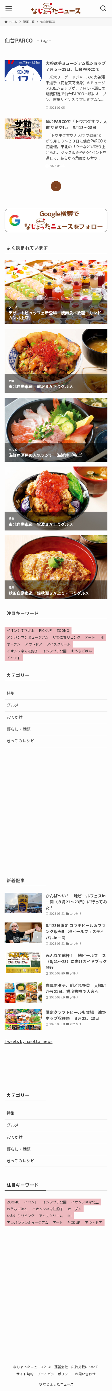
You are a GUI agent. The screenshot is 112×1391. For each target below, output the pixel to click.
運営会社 (61, 1366)
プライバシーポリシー (54, 1373)
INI (102, 637)
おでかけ (15, 717)
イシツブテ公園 (55, 650)
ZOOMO (63, 630)
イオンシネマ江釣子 (22, 650)
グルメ (13, 705)
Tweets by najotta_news (29, 1041)
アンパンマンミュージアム (27, 637)
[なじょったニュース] (55, 8)
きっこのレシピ (20, 740)
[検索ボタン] (103, 8)
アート (90, 637)
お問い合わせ (85, 1373)
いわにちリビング (66, 637)
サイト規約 (25, 1373)
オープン (13, 644)
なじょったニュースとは (32, 1366)
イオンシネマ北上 (20, 630)
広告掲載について (85, 1366)
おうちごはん (81, 650)
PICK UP (45, 630)
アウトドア (33, 644)
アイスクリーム (59, 644)
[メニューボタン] (8, 8)
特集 (11, 693)
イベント (14, 657)
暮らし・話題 (19, 729)
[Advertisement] (56, 811)
